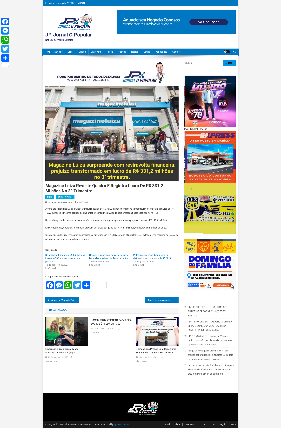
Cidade (82, 51)
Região (134, 51)
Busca (229, 63)
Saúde (147, 51)
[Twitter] (5, 48)
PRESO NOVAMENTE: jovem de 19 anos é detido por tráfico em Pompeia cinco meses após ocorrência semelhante (210, 340)
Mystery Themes (121, 424)
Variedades (161, 51)
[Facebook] (5, 21)
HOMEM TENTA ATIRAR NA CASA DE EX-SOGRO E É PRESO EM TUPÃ (111, 322)
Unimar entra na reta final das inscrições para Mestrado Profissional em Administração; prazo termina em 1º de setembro (211, 369)
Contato (81, 3)
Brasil (71, 51)
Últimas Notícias (65, 197)
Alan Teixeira (83, 202)
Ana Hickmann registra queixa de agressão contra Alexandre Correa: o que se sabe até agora (163, 300)
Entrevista (96, 51)
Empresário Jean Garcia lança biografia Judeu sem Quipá (61, 351)
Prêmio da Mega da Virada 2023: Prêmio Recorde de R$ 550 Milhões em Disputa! (64, 300)
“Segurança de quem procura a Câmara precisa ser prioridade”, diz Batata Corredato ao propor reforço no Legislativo (210, 354)
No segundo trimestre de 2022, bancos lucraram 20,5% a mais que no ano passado (65, 258)
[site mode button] (227, 51)
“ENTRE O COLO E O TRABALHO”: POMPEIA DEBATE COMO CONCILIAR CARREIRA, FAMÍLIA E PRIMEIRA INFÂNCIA (210, 325)
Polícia (110, 51)
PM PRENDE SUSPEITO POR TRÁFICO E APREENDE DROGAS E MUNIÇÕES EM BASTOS (208, 311)
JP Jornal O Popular (68, 35)
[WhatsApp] (5, 39)
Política (122, 51)
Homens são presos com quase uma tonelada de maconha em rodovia (156, 351)
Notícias (58, 51)
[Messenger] (5, 30)
